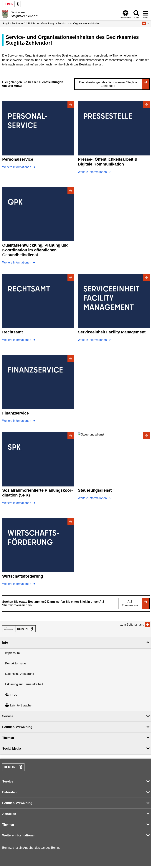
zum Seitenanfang (132, 624)
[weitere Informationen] (5, 14)
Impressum (12, 653)
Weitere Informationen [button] (18, 835)
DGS (13, 695)
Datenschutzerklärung (19, 673)
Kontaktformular (15, 663)
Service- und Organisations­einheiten (79, 23)
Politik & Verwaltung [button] (17, 727)
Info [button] (5, 642)
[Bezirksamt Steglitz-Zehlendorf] (19, 628)
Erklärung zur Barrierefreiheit (24, 684)
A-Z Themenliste (130, 603)
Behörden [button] (9, 792)
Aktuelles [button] (9, 814)
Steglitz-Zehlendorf (13, 23)
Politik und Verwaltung (41, 23)
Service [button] (7, 716)
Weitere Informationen (17, 167)
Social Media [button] (11, 748)
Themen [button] (8, 738)
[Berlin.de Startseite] (11, 4)
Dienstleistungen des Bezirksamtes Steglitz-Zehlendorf (108, 84)
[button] (146, 23)
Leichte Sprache (21, 705)
